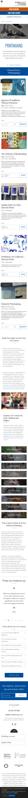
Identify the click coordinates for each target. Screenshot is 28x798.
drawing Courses (14, 482)
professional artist (8, 434)
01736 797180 (14, 711)
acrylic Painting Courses (14, 449)
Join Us (21, 695)
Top (14, 731)
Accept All (12, 795)
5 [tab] (15, 620)
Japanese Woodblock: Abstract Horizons (10, 101)
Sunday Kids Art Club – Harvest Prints (11, 206)
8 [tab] (22, 620)
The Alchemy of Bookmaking (14, 153)
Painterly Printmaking (11, 303)
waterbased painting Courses (14, 474)
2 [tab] (8, 620)
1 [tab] (6, 620)
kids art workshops (14, 507)
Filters (14, 65)
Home (2, 21)
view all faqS (14, 675)
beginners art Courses (14, 498)
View (2, 120)
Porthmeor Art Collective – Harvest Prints (13, 258)
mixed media (6, 430)
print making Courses (14, 490)
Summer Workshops (14, 17)
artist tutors (4, 561)
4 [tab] (13, 620)
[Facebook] (12, 724)
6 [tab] (17, 620)
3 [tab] (10, 620)
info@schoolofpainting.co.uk (14, 715)
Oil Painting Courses (14, 457)
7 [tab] (19, 620)
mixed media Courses (14, 466)
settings (16, 792)
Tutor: (3, 105)
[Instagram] (15, 724)
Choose (4, 795)
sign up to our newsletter (9, 385)
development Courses (14, 515)
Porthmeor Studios (6, 546)
